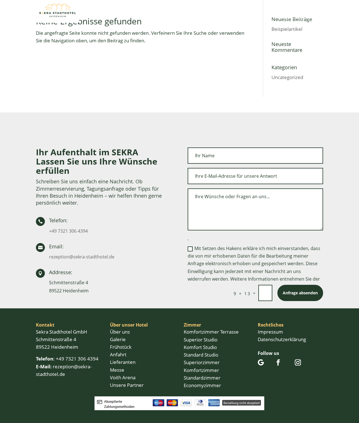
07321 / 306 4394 (293, 12)
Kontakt (199, 12)
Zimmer (150, 12)
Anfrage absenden (300, 292)
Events (178, 12)
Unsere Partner (127, 385)
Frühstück (121, 347)
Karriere (222, 20)
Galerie (118, 339)
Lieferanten (122, 362)
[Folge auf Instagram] (298, 362)
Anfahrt (223, 12)
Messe (117, 370)
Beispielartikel (286, 29)
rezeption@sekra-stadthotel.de (81, 257)
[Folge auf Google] (260, 362)
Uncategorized (287, 77)
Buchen (255, 12)
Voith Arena (122, 377)
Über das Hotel (113, 12)
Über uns (120, 332)
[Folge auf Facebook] (278, 362)
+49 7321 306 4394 (68, 231)
